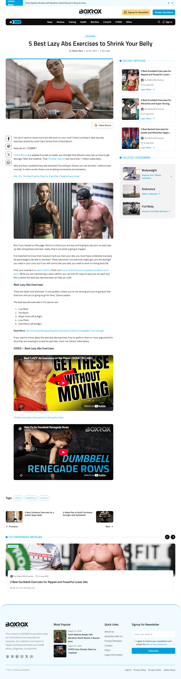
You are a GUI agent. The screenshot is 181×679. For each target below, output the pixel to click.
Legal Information (114, 655)
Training (72, 22)
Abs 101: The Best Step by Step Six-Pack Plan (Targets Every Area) (46, 176)
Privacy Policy (140, 669)
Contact (108, 645)
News (49, 22)
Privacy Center (154, 669)
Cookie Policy (169, 669)
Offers (129, 22)
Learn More (146, 89)
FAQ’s (108, 650)
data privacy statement (156, 644)
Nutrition (95, 22)
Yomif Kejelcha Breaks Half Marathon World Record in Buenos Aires (55, 2)
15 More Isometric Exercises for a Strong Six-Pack (38, 417)
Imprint (128, 669)
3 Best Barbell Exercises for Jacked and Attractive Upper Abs (155, 132)
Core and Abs (90, 36)
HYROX (118, 22)
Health (83, 22)
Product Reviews (113, 641)
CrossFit (107, 22)
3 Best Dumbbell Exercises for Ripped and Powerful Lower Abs (156, 74)
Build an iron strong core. (22, 588)
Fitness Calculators (164, 12)
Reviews (60, 22)
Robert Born (77, 50)
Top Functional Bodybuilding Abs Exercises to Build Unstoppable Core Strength (65, 330)
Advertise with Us (113, 636)
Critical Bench (20, 155)
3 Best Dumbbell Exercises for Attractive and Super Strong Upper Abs (156, 103)
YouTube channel (56, 159)
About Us (109, 631)
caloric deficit (42, 270)
